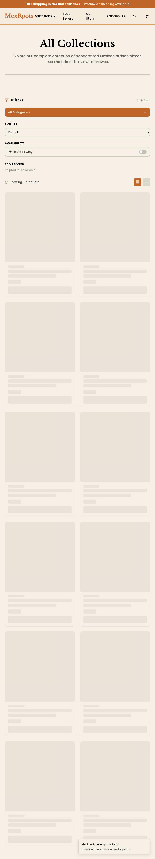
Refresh (145, 100)
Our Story (90, 16)
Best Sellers (68, 16)
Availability (14, 143)
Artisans (113, 16)
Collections (42, 16)
